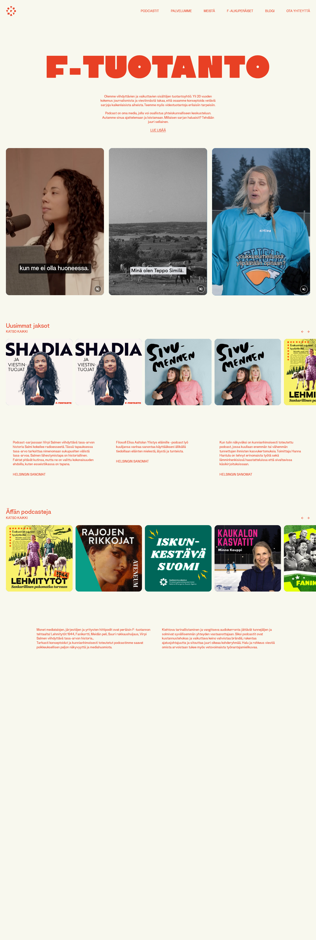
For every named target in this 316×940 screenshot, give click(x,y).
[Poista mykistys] (97, 289)
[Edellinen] (302, 331)
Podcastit (150, 11)
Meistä (209, 11)
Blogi (270, 11)
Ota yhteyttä (298, 11)
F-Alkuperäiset (240, 11)
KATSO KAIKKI (17, 331)
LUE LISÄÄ (158, 130)
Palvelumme (181, 11)
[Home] (11, 11)
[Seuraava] (308, 331)
